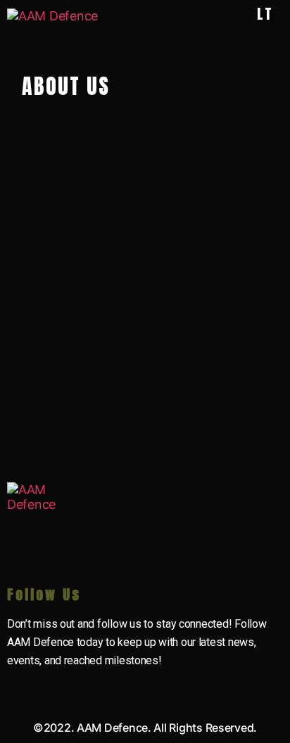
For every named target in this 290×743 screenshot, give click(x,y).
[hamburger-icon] (228, 15)
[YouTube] (60, 687)
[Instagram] (136, 687)
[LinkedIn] (21, 687)
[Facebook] (98, 687)
